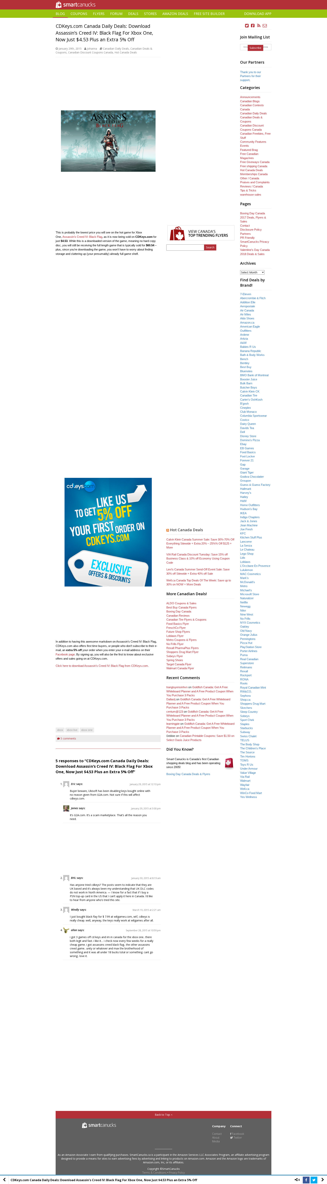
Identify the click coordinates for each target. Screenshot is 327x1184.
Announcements (250, 97)
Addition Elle (247, 302)
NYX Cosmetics (250, 622)
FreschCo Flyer (176, 627)
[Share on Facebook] (306, 1180)
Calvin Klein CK (249, 391)
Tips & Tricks (248, 190)
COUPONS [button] (79, 13)
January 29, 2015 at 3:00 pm (146, 808)
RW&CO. (246, 691)
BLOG (60, 13)
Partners (245, 233)
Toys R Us (246, 764)
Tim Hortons (247, 756)
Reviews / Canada (251, 186)
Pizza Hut (246, 642)
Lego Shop (246, 553)
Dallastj (170, 699)
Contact (245, 225)
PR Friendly (247, 237)
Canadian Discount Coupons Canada (90, 52)
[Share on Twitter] (314, 1180)
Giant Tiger (247, 472)
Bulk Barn (246, 383)
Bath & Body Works (252, 354)
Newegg (245, 606)
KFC (243, 533)
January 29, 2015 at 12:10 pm (145, 784)
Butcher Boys (248, 387)
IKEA (243, 513)
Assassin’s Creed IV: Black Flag (82, 236)
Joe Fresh (246, 529)
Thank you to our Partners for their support (250, 76)
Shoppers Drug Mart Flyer (182, 652)
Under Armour (249, 768)
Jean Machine (249, 525)
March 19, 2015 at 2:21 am (147, 910)
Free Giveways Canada (254, 162)
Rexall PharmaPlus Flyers (182, 648)
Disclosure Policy (251, 229)
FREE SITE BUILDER (209, 13)
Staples (244, 724)
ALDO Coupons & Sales (181, 603)
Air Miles (245, 314)
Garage (244, 468)
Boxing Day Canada (178, 611)
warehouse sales (250, 194)
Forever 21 (247, 460)
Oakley (244, 626)
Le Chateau (247, 549)
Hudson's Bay (249, 509)
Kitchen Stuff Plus (251, 537)
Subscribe (255, 48)
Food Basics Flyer (177, 623)
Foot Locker (247, 456)
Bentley (244, 363)
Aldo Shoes (247, 318)
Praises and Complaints (255, 182)
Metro (243, 586)
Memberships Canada (254, 174)
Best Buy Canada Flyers (181, 607)
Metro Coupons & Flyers (181, 639)
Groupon (245, 480)
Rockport (245, 675)
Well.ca (244, 788)
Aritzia (244, 338)
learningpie (173, 723)
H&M (243, 500)
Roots (244, 683)
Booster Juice (248, 379)
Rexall (244, 671)
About (216, 1137)
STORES (150, 13)
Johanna (92, 48)
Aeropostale (247, 306)
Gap (242, 464)
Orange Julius (248, 634)
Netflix (244, 602)
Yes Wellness (248, 797)
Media (216, 1141)
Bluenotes (246, 371)
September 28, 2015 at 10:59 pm (143, 930)
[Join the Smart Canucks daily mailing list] (264, 25)
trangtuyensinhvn (177, 687)
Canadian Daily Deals (116, 48)
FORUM (116, 13)
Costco (244, 419)
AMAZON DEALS (175, 13)
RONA (244, 679)
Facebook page (65, 654)
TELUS (244, 740)
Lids (242, 557)
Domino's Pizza (250, 440)
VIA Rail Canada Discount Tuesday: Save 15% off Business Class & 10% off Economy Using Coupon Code (198, 558)
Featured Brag (249, 149)
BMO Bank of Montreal (254, 375)
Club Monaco (248, 411)
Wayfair (244, 784)
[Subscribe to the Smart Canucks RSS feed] (259, 25)
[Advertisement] (163, 19)
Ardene (244, 334)
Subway (245, 732)
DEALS (133, 13)
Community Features (253, 141)
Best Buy (245, 367)
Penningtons (247, 638)
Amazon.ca (247, 322)
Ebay (243, 444)
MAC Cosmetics (250, 574)
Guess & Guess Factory (255, 484)
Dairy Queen (248, 423)
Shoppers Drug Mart (252, 703)
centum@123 (174, 711)
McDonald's (247, 582)
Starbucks (246, 728)
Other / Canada (249, 178)
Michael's (246, 590)
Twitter (237, 1137)
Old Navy (246, 630)
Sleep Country (249, 711)
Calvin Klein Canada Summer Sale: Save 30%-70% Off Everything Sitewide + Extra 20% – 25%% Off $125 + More (200, 543)
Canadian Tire (248, 395)
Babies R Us (248, 346)
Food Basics (248, 452)
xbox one (87, 730)
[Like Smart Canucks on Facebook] (252, 25)
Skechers (246, 707)
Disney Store (248, 436)
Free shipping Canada (253, 166)
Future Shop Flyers (178, 631)
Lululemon (246, 570)
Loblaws (245, 561)
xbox (60, 730)
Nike (243, 610)
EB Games (247, 448)
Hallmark (245, 488)
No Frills (245, 618)
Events (244, 145)
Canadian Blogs (250, 101)
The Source (247, 752)
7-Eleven (245, 294)
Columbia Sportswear (253, 415)
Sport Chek (247, 719)
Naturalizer (247, 598)
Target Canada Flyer (178, 664)
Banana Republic (250, 351)
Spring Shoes (174, 660)
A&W (243, 342)
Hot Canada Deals (125, 52)
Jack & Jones (248, 521)
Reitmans (246, 667)
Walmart (245, 780)
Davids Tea (247, 428)
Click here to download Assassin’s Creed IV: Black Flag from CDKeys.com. (102, 665)
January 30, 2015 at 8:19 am (146, 878)
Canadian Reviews (178, 615)
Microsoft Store (249, 594)
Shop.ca (245, 699)
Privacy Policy (177, 1172)
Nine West (246, 614)
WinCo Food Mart (251, 793)
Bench (244, 359)
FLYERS (98, 13)
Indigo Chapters (250, 517)
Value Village (248, 772)
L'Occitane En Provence (255, 565)
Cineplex (245, 407)
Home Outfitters (250, 505)
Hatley (244, 496)
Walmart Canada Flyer (180, 668)
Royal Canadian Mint (253, 687)
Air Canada (247, 310)
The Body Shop (249, 744)
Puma (244, 655)
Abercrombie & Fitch (252, 298)
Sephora (245, 695)
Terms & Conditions (154, 1172)
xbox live (72, 730)
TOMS (244, 760)
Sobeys (245, 716)
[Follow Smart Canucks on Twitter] (247, 25)
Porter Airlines (248, 651)
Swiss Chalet (248, 736)
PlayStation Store (251, 647)
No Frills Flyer (175, 644)
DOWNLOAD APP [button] (257, 13)
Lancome (246, 541)
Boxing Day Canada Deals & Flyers (188, 774)
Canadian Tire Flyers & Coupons (186, 619)
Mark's (244, 578)
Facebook (237, 1134)
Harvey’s (245, 492)
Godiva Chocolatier (252, 476)
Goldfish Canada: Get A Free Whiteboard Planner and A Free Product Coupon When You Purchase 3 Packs (199, 691)
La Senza (246, 545)
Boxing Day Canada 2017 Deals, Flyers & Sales (253, 217)
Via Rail (245, 776)
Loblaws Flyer (175, 635)
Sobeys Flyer (174, 656)
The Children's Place (253, 748)
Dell (242, 432)
